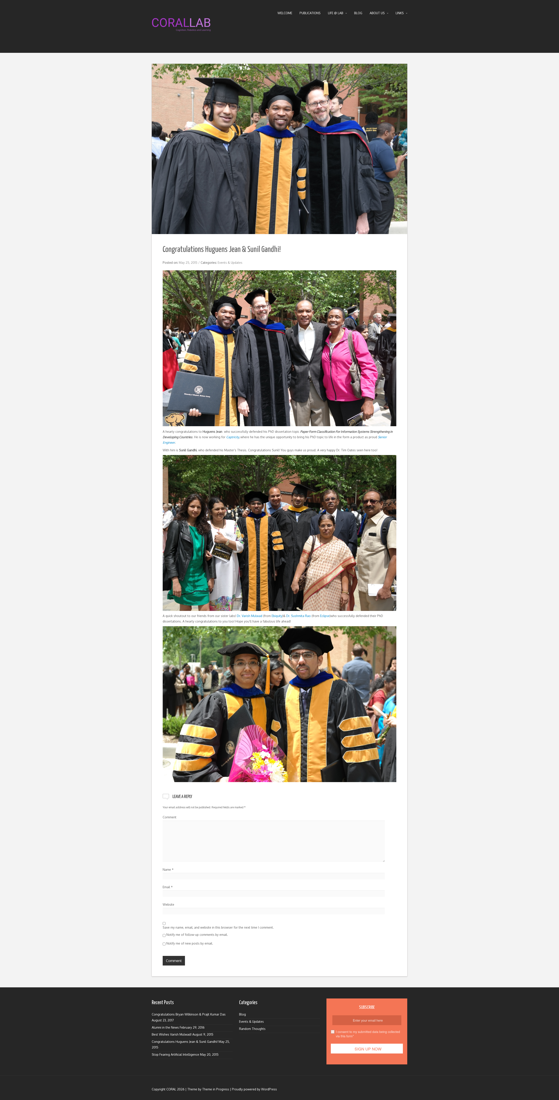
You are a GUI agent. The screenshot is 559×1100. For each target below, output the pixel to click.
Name (168, 869)
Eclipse (325, 616)
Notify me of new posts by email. (189, 943)
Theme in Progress (215, 1089)
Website (168, 904)
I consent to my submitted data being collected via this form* (368, 1033)
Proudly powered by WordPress (254, 1089)
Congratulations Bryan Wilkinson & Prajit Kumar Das (189, 1014)
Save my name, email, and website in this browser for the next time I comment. (218, 927)
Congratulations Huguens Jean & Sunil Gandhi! (185, 1041)
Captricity (232, 437)
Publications (310, 13)
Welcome (285, 13)
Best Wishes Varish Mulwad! (172, 1034)
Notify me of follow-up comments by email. (197, 934)
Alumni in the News (165, 1027)
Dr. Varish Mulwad (249, 616)
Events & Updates (230, 262)
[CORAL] (181, 26)
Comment (169, 817)
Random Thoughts (252, 1029)
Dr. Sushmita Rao (298, 616)
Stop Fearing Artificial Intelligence (175, 1054)
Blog (358, 13)
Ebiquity (277, 616)
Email (168, 887)
